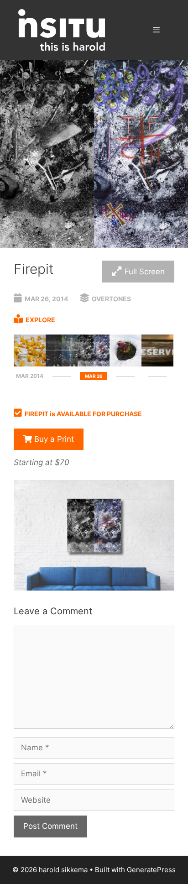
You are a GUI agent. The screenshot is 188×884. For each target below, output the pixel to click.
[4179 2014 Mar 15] (30, 363)
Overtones (111, 299)
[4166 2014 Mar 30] (125, 363)
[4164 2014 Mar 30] (157, 363)
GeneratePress (151, 869)
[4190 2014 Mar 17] (62, 363)
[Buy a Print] (94, 587)
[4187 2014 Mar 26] (94, 363)
